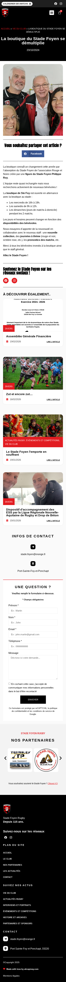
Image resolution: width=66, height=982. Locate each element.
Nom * (11, 617)
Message (13, 653)
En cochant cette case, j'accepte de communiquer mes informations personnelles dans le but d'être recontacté (31, 688)
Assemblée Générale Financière (28, 336)
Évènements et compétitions (19, 911)
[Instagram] (61, 3)
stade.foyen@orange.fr (33, 554)
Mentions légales (11, 976)
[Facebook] (55, 3)
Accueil (5, 28)
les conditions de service (41, 711)
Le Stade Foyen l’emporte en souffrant (26, 453)
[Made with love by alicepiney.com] (4, 969)
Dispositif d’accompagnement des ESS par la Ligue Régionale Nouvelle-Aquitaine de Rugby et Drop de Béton (32, 512)
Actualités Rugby (13, 899)
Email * (12, 629)
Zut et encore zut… (19, 394)
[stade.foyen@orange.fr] (33, 546)
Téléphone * (15, 641)
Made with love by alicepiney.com (22, 969)
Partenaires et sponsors (17, 923)
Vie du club (19, 28)
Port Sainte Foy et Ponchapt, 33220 (29, 948)
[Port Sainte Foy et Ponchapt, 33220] (5, 948)
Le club (7, 859)
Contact (7, 877)
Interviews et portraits (17, 905)
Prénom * (13, 605)
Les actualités (11, 871)
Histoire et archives (15, 917)
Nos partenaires (12, 865)
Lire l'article (53, 342)
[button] (51, 12)
